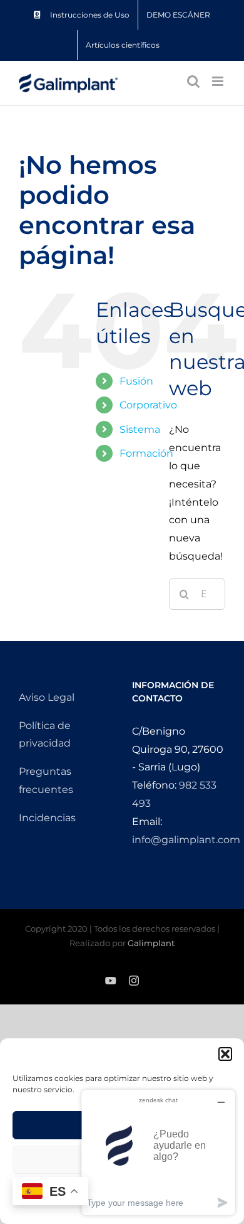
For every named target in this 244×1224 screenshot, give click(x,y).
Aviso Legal (46, 697)
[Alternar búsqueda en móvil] (193, 81)
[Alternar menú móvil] (218, 81)
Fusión (136, 381)
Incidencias (47, 818)
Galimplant (151, 943)
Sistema (139, 429)
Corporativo (148, 405)
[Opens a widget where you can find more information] (158, 1152)
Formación (146, 453)
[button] (225, 1054)
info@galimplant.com (186, 840)
